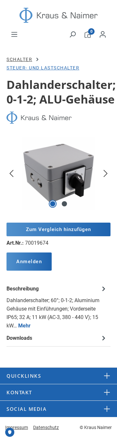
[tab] (56, 307)
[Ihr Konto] (102, 34)
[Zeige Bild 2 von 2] (64, 203)
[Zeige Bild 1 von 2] (52, 203)
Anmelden (29, 261)
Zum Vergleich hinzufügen (58, 229)
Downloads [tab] (19, 338)
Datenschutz (46, 427)
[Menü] (14, 34)
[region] (58, 173)
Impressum (16, 427)
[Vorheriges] (11, 173)
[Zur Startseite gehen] (58, 15)
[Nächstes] (105, 173)
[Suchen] (72, 34)
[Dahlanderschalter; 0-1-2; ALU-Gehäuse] (58, 173)
